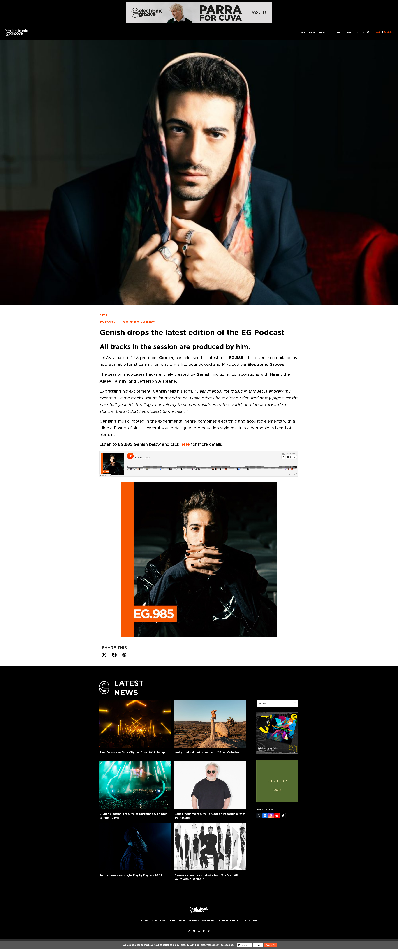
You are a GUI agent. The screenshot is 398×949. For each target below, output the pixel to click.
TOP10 (246, 920)
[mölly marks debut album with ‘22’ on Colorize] (210, 724)
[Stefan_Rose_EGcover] (277, 801)
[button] (368, 32)
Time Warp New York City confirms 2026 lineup (132, 752)
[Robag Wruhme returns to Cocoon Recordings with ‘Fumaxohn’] (210, 785)
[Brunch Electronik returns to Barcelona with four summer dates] (135, 785)
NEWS (103, 314)
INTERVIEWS (158, 920)
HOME (144, 920)
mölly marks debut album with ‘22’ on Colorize (206, 752)
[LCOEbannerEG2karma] (277, 753)
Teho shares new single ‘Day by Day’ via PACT (131, 875)
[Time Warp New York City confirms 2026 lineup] (135, 724)
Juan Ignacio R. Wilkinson (139, 321)
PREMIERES (208, 920)
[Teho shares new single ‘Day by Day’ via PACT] (135, 846)
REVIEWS (193, 920)
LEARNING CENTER (228, 920)
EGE (255, 920)
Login (378, 32)
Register (388, 32)
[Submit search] (295, 703)
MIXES (181, 920)
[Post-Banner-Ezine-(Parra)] (199, 22)
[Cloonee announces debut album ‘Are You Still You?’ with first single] (210, 846)
